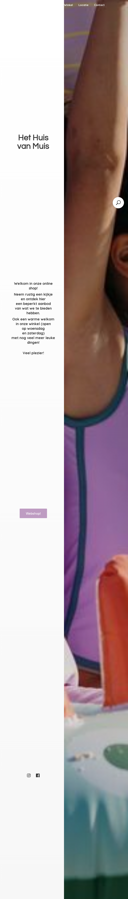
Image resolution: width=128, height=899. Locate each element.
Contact (99, 5)
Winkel (68, 5)
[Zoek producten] (118, 203)
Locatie (83, 5)
